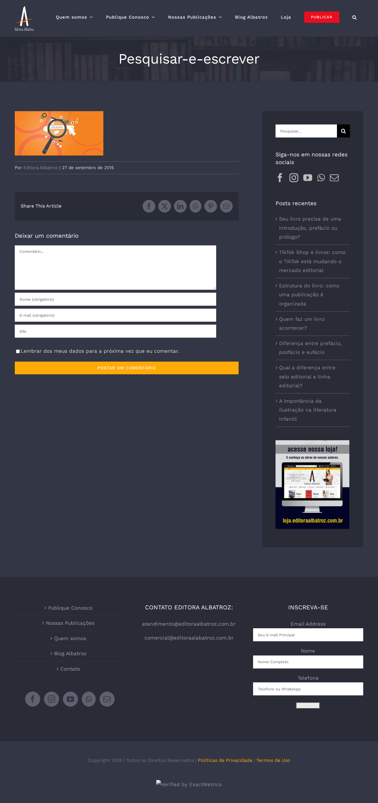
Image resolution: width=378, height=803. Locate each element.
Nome (308, 651)
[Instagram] (293, 177)
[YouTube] (307, 177)
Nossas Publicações (70, 623)
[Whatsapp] (321, 177)
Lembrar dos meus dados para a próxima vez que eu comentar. (100, 351)
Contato (70, 669)
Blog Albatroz (70, 653)
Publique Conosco (70, 608)
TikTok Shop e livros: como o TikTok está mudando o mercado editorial (312, 261)
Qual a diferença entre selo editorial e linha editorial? (307, 376)
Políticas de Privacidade (225, 760)
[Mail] (334, 177)
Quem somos (70, 638)
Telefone (308, 678)
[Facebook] (280, 177)
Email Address (308, 624)
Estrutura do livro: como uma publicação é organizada (309, 295)
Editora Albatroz (40, 167)
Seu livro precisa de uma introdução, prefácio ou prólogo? (310, 228)
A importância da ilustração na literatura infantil (307, 410)
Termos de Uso (273, 760)
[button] (354, 17)
